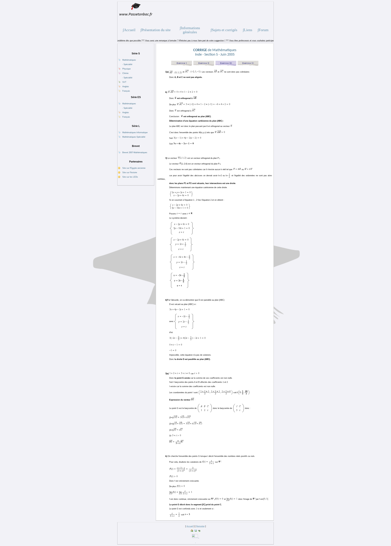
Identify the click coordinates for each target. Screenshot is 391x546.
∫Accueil (129, 30)
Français (126, 91)
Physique (126, 69)
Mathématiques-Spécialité (133, 137)
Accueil (189, 526)
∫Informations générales (190, 30)
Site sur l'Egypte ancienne (133, 168)
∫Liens (247, 30)
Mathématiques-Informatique (135, 132)
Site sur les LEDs (130, 177)
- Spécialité (127, 64)
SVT (124, 82)
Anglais (125, 86)
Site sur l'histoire (129, 172)
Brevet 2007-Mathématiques (134, 152)
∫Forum (263, 30)
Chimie (125, 73)
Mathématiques (129, 60)
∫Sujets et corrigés (224, 30)
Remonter (200, 526)
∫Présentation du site (156, 30)
